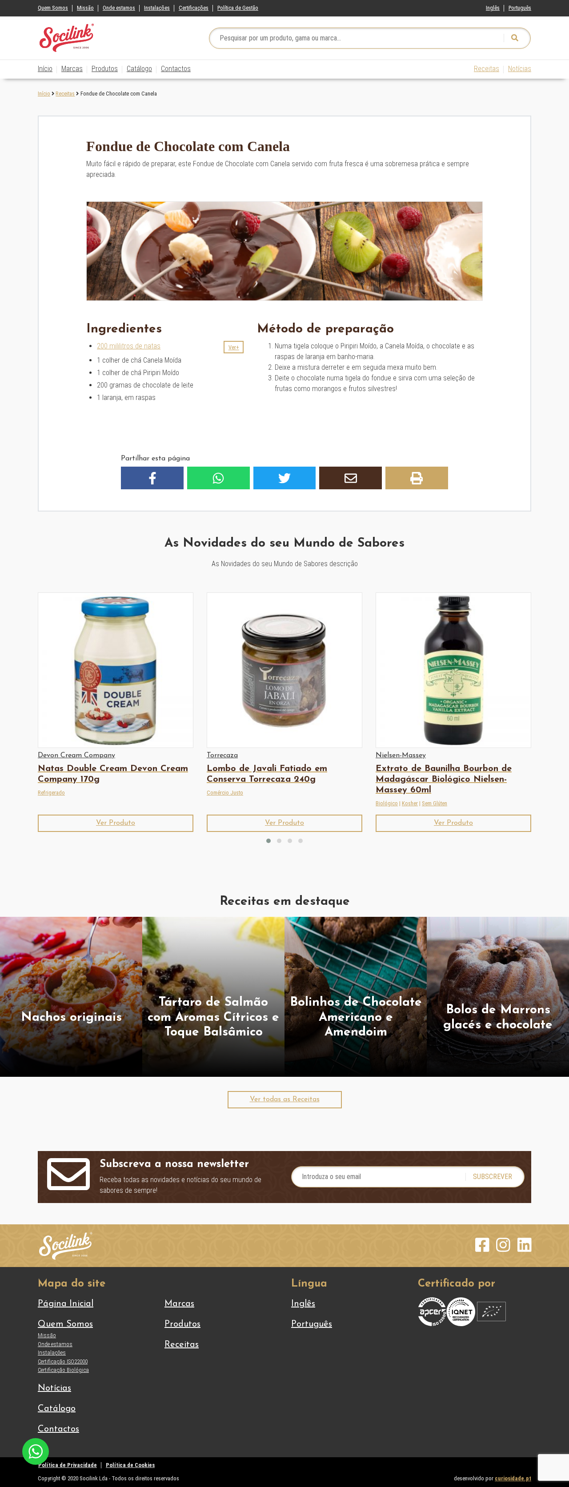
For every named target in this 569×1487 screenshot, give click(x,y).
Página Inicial (65, 1303)
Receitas (486, 68)
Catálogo (139, 68)
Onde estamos (119, 7)
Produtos (105, 68)
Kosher (410, 803)
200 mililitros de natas (128, 346)
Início (45, 68)
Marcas (72, 68)
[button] (234, 347)
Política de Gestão (237, 7)
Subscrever (492, 1176)
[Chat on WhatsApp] (35, 1451)
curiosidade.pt (513, 1478)
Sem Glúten (434, 803)
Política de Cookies (130, 1465)
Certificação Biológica (63, 1370)
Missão (85, 7)
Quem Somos (53, 7)
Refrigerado (51, 792)
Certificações (193, 7)
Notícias (519, 68)
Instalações (157, 7)
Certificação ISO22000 (63, 1361)
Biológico (387, 803)
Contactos (176, 68)
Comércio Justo (225, 792)
